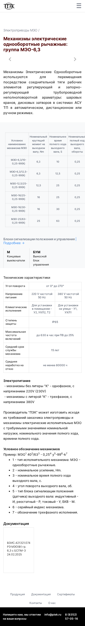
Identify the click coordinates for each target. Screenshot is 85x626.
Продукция (17, 594)
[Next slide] (74, 59)
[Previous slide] (10, 59)
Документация (41, 594)
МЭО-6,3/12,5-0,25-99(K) (18, 173)
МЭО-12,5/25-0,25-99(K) (18, 185)
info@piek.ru (52, 614)
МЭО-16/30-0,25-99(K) (18, 209)
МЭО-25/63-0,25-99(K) (18, 221)
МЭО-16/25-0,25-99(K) (18, 197)
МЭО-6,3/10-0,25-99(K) (18, 161)
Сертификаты (66, 594)
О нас (52, 603)
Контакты (35, 603)
